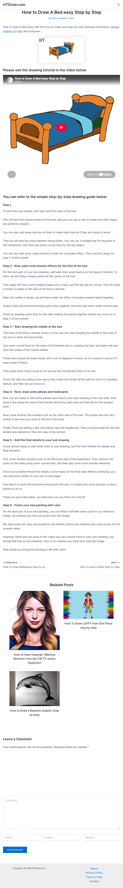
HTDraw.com (14, 4)
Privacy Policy (94, 872)
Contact (94, 881)
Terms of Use (94, 877)
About (94, 868)
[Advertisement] (61, 774)
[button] (118, 5)
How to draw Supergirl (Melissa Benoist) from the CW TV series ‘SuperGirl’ (35, 658)
